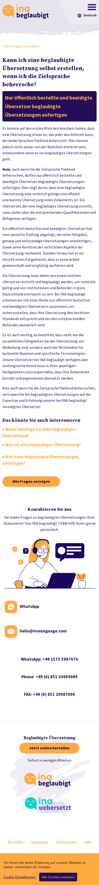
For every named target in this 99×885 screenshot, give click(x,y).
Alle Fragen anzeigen (31, 481)
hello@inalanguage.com (43, 631)
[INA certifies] (26, 11)
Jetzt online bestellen (49, 747)
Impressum (39, 842)
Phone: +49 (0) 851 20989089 (49, 676)
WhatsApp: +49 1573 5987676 (49, 659)
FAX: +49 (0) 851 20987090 (49, 694)
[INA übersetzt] (49, 805)
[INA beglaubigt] (49, 780)
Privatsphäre (66, 842)
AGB (88, 842)
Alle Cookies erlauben (58, 877)
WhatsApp (29, 606)
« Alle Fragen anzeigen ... (22, 46)
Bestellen (15, 842)
